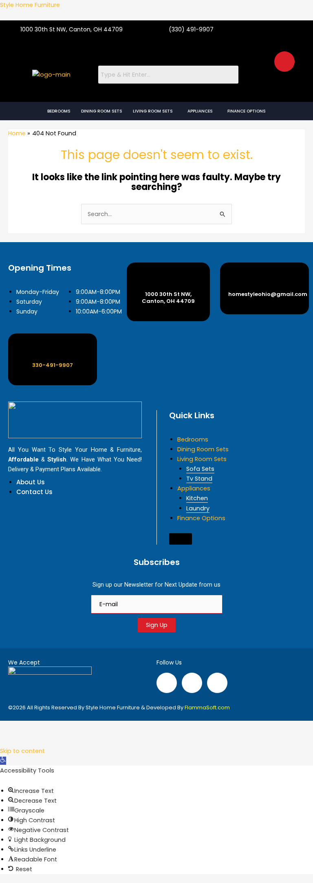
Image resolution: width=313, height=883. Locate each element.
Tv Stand (199, 479)
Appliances (200, 111)
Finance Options (246, 111)
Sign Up (157, 625)
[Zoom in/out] (11, 727)
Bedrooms (59, 111)
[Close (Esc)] (84, 727)
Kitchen (197, 498)
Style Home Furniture (30, 5)
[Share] (60, 727)
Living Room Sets (153, 111)
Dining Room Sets (101, 111)
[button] (155, 111)
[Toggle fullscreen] (35, 727)
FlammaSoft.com (207, 707)
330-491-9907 (52, 365)
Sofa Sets (200, 469)
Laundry (197, 508)
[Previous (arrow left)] (11, 740)
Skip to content (22, 751)
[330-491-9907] (53, 350)
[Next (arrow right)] (35, 740)
